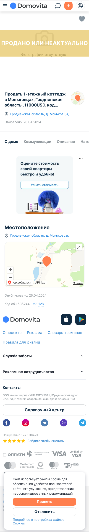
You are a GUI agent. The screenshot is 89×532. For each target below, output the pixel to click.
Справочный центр (44, 409)
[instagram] (25, 422)
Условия (78, 283)
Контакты (12, 387)
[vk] (44, 422)
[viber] (63, 422)
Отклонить (44, 511)
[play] (80, 319)
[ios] (66, 319)
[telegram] (82, 422)
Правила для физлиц (21, 342)
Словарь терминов (65, 332)
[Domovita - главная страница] (28, 5)
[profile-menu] (80, 5)
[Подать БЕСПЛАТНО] (68, 6)
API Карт (41, 282)
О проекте (12, 332)
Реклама (34, 332)
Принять (44, 501)
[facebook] (6, 422)
